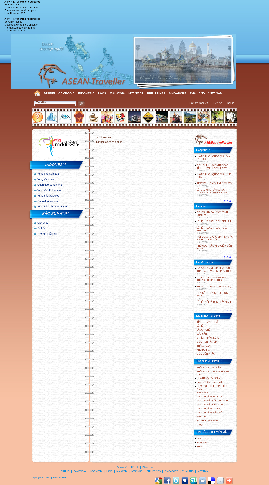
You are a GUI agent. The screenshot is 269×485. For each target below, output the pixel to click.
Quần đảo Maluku (47, 201)
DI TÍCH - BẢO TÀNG (208, 338)
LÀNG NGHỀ (203, 330)
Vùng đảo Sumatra (48, 173)
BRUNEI (49, 93)
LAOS (102, 93)
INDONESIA (86, 93)
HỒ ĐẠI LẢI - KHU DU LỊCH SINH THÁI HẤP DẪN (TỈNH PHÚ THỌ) (214, 271)
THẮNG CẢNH (204, 346)
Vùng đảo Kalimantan (49, 190)
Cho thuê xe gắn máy (210, 412)
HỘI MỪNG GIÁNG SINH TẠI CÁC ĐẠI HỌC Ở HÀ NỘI (215, 239)
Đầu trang (147, 467)
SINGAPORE (177, 93)
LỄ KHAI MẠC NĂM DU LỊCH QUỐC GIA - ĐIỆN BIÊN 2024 (212, 192)
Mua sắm (202, 442)
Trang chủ (122, 467)
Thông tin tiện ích (47, 233)
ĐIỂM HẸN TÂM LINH (208, 342)
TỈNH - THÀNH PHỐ (207, 322)
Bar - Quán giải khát (209, 382)
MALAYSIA (117, 93)
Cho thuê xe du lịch (209, 396)
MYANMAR (136, 93)
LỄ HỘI (200, 326)
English (230, 103)
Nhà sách (202, 392)
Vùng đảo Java (46, 179)
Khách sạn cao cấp (209, 367)
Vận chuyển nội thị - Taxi (212, 400)
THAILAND (197, 93)
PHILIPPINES (156, 93)
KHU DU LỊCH (204, 350)
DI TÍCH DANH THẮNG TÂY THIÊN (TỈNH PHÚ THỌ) (211, 280)
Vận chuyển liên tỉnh (210, 404)
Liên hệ (217, 103)
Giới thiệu (43, 222)
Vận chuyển (204, 438)
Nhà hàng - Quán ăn (209, 378)
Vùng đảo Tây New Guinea (52, 206)
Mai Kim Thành (60, 477)
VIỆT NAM (215, 93)
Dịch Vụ (41, 228)
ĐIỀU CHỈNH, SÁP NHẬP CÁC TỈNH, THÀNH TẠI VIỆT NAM (212, 168)
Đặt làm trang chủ (199, 103)
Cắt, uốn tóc (205, 424)
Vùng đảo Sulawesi (48, 195)
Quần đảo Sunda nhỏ (49, 184)
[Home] (213, 144)
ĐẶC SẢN (202, 334)
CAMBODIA (66, 93)
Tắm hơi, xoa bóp (207, 420)
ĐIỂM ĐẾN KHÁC (206, 354)
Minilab (201, 416)
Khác (200, 446)
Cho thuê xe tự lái (208, 408)
